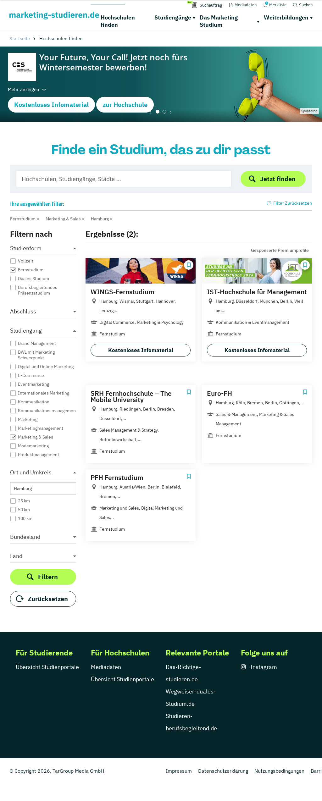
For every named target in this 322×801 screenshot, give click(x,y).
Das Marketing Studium (219, 21)
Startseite (19, 38)
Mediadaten (106, 667)
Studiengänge (172, 17)
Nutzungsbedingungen (279, 771)
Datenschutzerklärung (223, 771)
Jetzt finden (278, 178)
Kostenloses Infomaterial (51, 104)
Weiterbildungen (286, 17)
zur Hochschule (125, 104)
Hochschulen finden (118, 21)
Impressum (179, 771)
